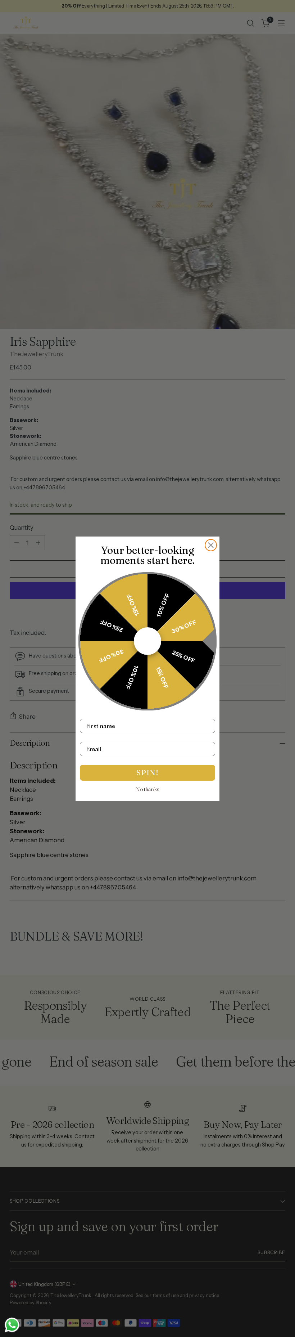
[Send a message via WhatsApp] (12, 1324)
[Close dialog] (211, 545)
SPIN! (147, 772)
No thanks (147, 789)
